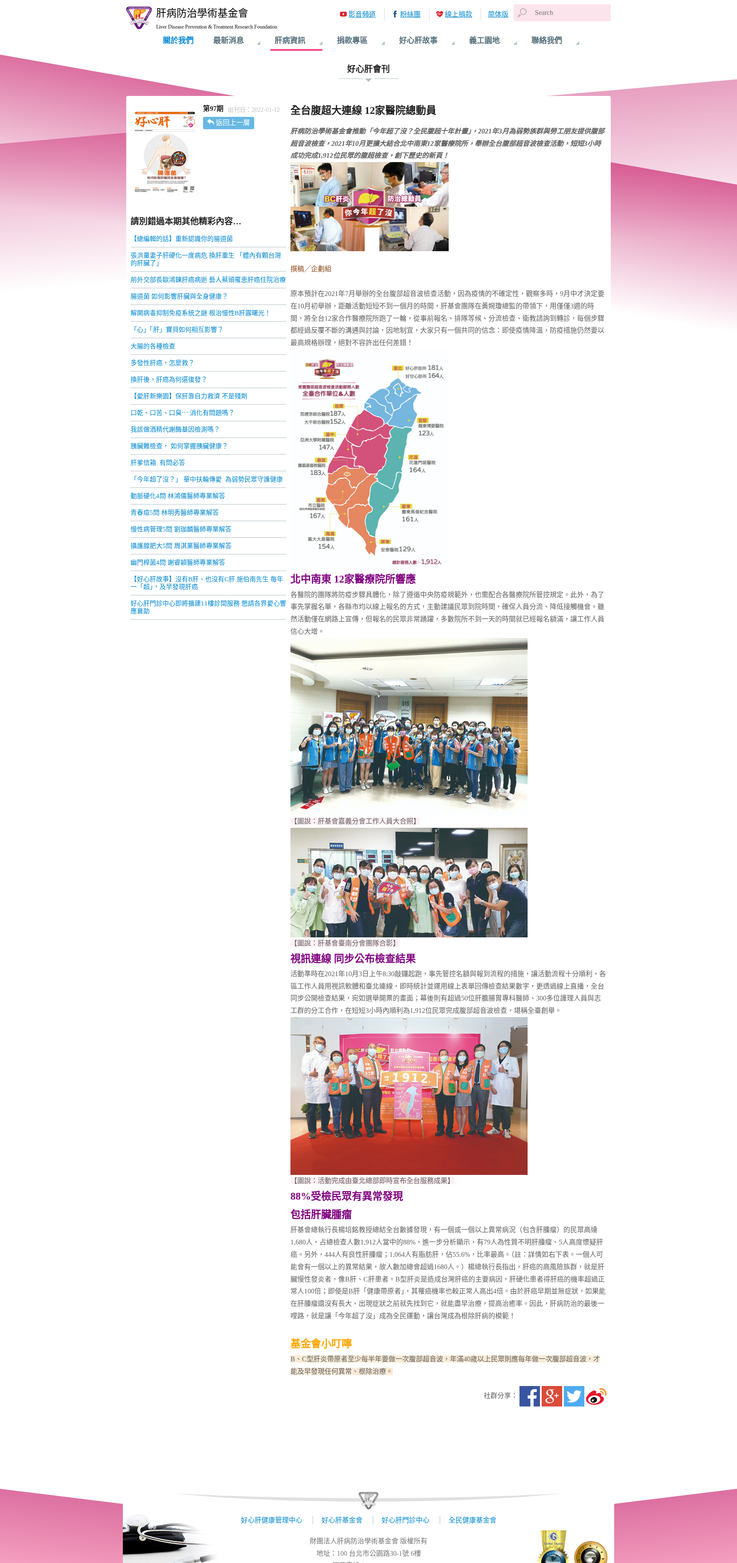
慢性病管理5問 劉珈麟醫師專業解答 (181, 529)
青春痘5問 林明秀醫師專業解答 (175, 512)
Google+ (552, 1396)
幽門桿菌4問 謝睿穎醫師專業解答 (178, 562)
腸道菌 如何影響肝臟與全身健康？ (179, 296)
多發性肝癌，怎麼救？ (162, 363)
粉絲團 (410, 14)
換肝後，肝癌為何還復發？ (169, 379)
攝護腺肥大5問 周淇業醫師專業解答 (181, 545)
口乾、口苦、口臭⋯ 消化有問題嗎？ (183, 412)
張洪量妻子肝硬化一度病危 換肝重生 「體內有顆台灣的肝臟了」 (206, 259)
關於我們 (178, 40)
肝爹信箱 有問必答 (158, 462)
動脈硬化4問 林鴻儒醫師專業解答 (178, 496)
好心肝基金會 (342, 1520)
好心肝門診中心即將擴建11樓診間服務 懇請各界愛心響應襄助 (208, 607)
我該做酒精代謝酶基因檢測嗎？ (175, 429)
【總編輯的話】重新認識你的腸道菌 (182, 238)
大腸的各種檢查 (153, 346)
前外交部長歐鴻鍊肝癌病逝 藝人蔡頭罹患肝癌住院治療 (208, 279)
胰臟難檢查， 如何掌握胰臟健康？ (179, 446)
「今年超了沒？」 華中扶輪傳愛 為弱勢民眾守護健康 (207, 479)
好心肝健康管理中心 (271, 1520)
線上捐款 (458, 14)
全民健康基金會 (472, 1520)
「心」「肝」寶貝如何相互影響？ (177, 329)
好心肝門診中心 (405, 1520)
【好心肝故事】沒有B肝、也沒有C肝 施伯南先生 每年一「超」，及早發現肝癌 (207, 583)
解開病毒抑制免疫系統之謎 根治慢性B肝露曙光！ (201, 313)
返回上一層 (233, 122)
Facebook (529, 1396)
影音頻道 (362, 14)
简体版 (498, 14)
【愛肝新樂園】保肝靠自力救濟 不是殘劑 (189, 396)
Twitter (574, 1396)
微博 (596, 1396)
